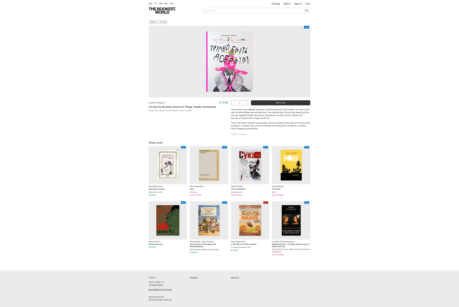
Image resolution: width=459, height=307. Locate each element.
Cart (307, 3)
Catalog (275, 3)
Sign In (298, 3)
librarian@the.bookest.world (160, 289)
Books (153, 22)
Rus (172, 4)
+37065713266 (156, 285)
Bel (166, 4)
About (287, 3)
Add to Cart (281, 103)
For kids (163, 22)
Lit (155, 4)
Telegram (194, 277)
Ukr (161, 4)
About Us (235, 277)
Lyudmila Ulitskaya (156, 103)
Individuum (243, 134)
